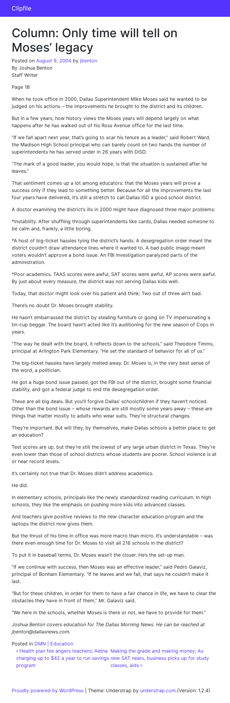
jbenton (88, 61)
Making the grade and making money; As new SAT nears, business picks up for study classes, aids (160, 658)
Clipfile (21, 8)
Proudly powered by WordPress (48, 690)
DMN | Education (53, 644)
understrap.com (158, 690)
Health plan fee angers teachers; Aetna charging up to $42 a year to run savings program (62, 658)
